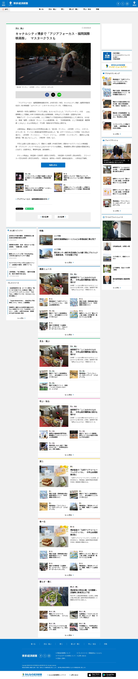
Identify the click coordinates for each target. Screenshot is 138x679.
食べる (41, 9)
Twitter (122, 3)
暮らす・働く (73, 9)
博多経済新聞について (63, 653)
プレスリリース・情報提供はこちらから (90, 653)
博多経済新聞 (18, 4)
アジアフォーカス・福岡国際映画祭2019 (32, 199)
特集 (97, 9)
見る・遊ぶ (52, 9)
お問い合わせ (82, 656)
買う (62, 9)
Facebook (118, 3)
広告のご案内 (61, 658)
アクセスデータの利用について (66, 656)
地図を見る (53, 165)
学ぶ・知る (87, 9)
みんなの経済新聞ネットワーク (32, 674)
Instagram (127, 3)
